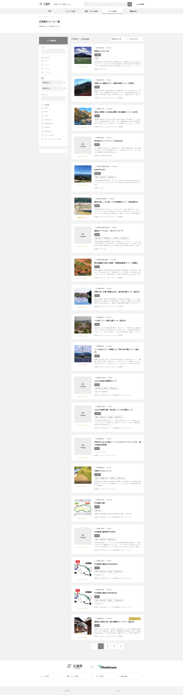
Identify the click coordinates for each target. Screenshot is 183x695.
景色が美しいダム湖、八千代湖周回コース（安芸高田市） (116, 202)
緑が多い (47, 127)
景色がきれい (49, 131)
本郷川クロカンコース (103, 471)
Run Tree (103, 69)
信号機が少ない (49, 123)
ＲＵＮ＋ (103, 188)
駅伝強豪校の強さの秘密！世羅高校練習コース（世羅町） (116, 263)
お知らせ (118, 690)
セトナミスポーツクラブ (108, 455)
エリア (43, 47)
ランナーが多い (49, 135)
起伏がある (48, 119)
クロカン (47, 68)
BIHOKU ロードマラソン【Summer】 (109, 141)
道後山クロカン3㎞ (101, 51)
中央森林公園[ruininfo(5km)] (105, 564)
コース (112, 11)
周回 (46, 112)
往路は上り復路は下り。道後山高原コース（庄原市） (115, 83)
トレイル (47, 72)
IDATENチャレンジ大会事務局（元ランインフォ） (116, 395)
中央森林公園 (99, 503)
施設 (133, 11)
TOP (49, 11)
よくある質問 (140, 4)
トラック (47, 64)
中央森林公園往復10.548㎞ (105, 532)
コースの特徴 (45, 105)
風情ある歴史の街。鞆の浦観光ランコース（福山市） (115, 622)
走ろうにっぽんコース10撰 (53, 139)
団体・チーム (91, 11)
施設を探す (124, 676)
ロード (47, 60)
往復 (46, 108)
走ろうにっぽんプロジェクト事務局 (111, 98)
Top (40, 17)
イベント (70, 11)
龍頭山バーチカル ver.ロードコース (108, 231)
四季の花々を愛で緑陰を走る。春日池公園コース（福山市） (117, 292)
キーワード (44, 94)
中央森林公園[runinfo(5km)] (105, 593)
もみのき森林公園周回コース (105, 381)
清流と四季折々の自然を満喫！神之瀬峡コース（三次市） (116, 112)
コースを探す (100, 676)
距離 (42, 78)
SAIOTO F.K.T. (100, 170)
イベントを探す (44, 676)
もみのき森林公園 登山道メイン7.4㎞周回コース (113, 410)
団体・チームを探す (73, 676)
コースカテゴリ (45, 57)
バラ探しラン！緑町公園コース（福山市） (110, 321)
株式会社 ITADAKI (106, 155)
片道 (46, 115)
